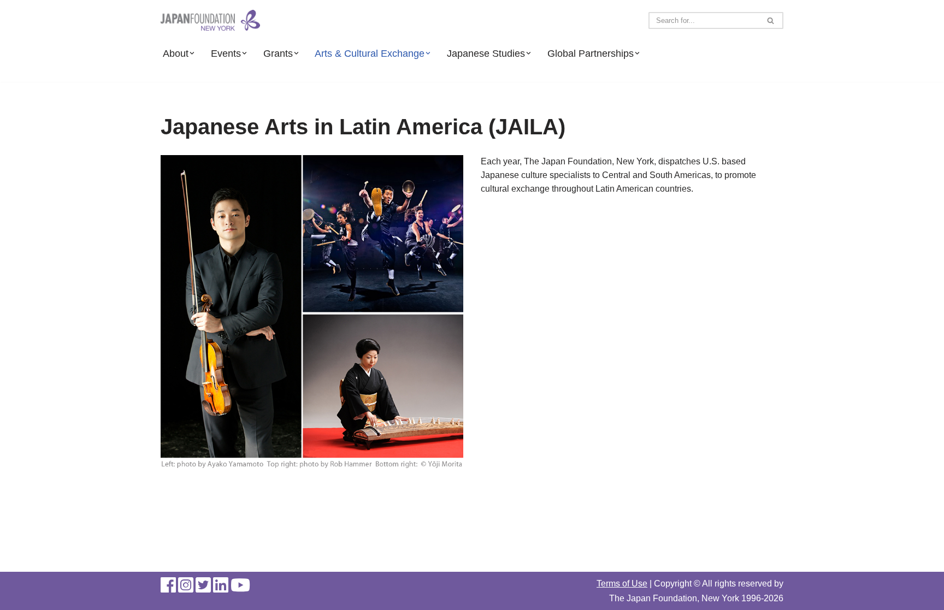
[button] (191, 53)
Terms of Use (622, 583)
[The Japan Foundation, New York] (210, 20)
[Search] (771, 20)
